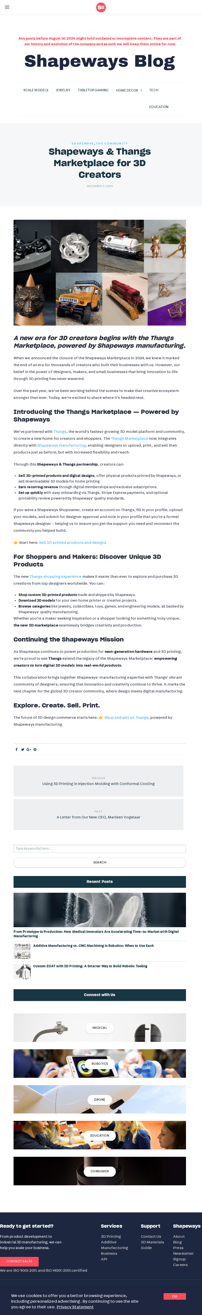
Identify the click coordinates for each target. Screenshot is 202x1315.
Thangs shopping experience (56, 577)
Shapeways (83, 143)
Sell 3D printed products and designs (72, 543)
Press (178, 1248)
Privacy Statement (75, 1307)
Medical (99, 1028)
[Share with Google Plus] (29, 749)
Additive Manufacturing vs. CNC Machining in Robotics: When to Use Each (93, 946)
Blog (177, 1242)
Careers (180, 1265)
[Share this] (17, 749)
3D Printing (111, 1236)
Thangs (60, 432)
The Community (112, 143)
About (179, 1236)
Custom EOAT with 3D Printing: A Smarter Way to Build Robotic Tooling (90, 966)
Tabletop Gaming (93, 90)
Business (109, 1253)
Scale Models (35, 90)
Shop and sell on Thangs (126, 718)
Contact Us (151, 1236)
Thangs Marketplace (129, 438)
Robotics (100, 1063)
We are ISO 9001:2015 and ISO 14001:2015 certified (43, 1270)
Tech (153, 90)
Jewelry (63, 90)
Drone (99, 1099)
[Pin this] (35, 749)
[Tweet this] (23, 749)
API (104, 1259)
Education (158, 107)
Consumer (100, 1171)
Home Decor (127, 90)
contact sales (19, 1261)
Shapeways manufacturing (61, 445)
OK (174, 1296)
